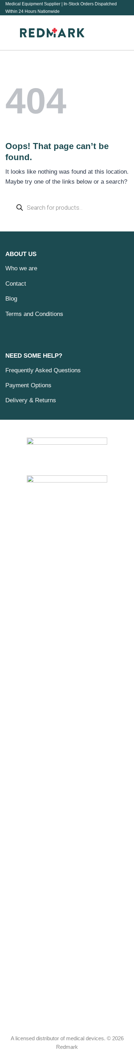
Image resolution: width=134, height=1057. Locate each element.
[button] (10, 33)
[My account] (120, 33)
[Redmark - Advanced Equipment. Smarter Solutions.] (52, 32)
